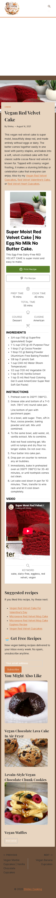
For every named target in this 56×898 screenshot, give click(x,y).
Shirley (10, 126)
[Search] (49, 6)
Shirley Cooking (33, 889)
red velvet (11, 841)
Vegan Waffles (16, 832)
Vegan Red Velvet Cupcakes (25, 628)
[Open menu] (48, 11)
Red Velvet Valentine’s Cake (34, 179)
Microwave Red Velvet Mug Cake (28, 616)
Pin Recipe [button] (30, 278)
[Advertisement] (28, 46)
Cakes (8, 107)
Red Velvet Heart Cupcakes (23, 183)
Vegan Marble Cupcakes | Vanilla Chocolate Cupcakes (14, 864)
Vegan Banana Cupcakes (44, 860)
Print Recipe (29, 269)
